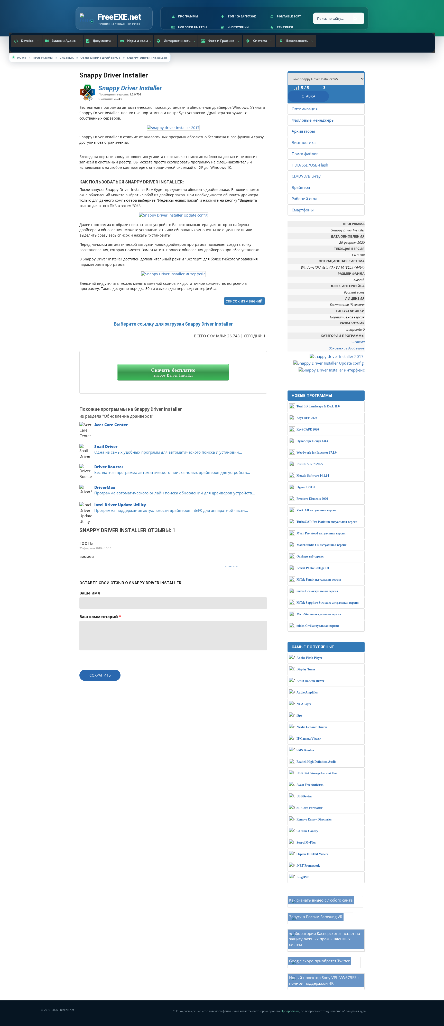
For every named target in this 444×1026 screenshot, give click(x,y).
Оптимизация (305, 108)
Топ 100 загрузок (241, 16)
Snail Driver (105, 446)
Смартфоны (303, 209)
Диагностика (304, 142)
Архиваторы (303, 131)
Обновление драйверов (100, 58)
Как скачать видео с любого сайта (321, 900)
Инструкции (237, 27)
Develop (27, 40)
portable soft (289, 16)
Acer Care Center (111, 424)
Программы (188, 16)
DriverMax (104, 487)
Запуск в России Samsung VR (315, 916)
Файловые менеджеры (313, 120)
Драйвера (301, 187)
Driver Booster (108, 466)
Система (260, 40)
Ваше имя (89, 592)
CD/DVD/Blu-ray (306, 176)
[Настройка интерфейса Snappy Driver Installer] (173, 273)
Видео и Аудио (64, 40)
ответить (231, 566)
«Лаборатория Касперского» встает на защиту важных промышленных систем (324, 939)
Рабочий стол (304, 198)
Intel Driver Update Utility (120, 504)
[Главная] (87, 18)
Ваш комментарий (100, 616)
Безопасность (297, 40)
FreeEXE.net (119, 17)
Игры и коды (137, 40)
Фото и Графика (221, 40)
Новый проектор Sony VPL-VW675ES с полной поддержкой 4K (324, 980)
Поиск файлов (305, 153)
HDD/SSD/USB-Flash (310, 165)
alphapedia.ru (290, 1011)
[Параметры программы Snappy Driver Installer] (173, 214)
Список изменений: (244, 301)
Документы (102, 40)
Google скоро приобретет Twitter (319, 960)
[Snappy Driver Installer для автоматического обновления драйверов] (173, 127)
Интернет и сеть (177, 40)
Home (21, 58)
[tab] (240, 301)
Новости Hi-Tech (192, 27)
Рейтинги (285, 27)
